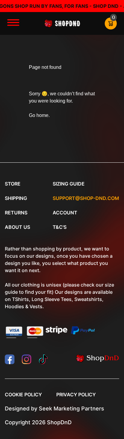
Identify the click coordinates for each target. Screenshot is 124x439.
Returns (16, 213)
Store (12, 184)
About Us (17, 227)
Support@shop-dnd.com (86, 198)
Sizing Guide (69, 184)
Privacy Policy (76, 394)
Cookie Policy (23, 394)
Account (65, 213)
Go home (38, 115)
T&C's (60, 227)
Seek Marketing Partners (71, 408)
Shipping (16, 198)
